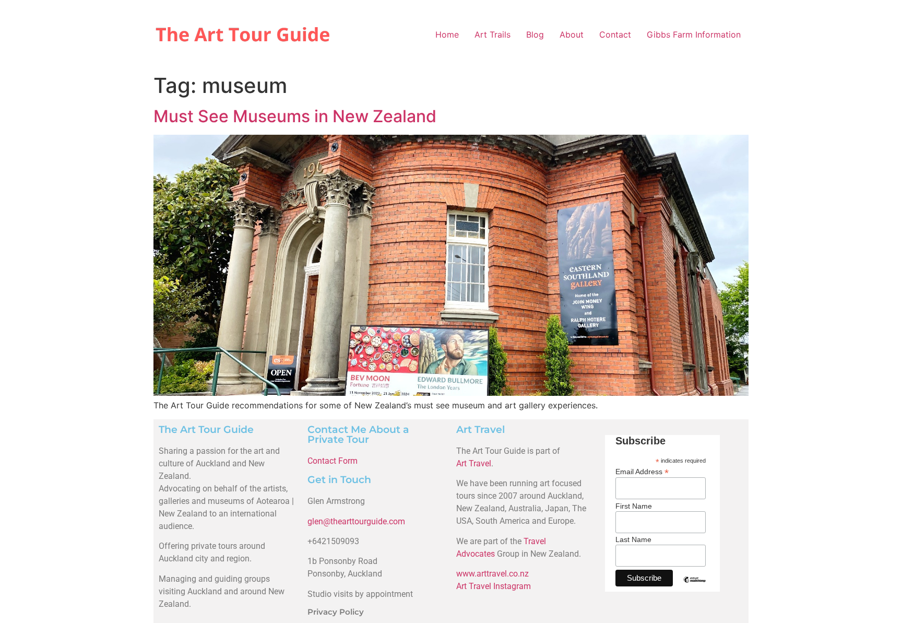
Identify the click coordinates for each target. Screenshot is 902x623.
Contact (615, 34)
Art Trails (492, 34)
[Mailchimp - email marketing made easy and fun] (694, 587)
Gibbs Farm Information (694, 34)
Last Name (633, 539)
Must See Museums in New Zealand (294, 116)
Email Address (642, 471)
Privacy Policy (335, 612)
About (572, 34)
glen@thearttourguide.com (356, 521)
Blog (535, 34)
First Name (633, 506)
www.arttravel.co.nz (492, 574)
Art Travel (473, 463)
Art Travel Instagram (493, 586)
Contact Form (332, 461)
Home (447, 34)
